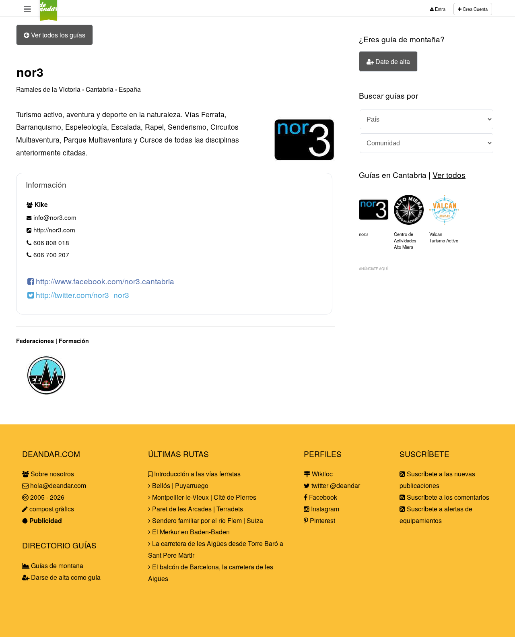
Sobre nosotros (51, 473)
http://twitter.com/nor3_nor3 (81, 294)
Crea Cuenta (474, 9)
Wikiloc (321, 473)
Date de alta (392, 61)
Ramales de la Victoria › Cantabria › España (78, 89)
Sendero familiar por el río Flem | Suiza (206, 520)
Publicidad (45, 520)
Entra (439, 9)
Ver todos (449, 174)
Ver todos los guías (57, 34)
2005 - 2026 (46, 497)
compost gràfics (51, 508)
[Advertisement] (426, 332)
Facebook (322, 497)
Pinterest (321, 520)
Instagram (324, 508)
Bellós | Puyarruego (179, 485)
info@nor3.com (54, 217)
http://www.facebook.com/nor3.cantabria (104, 280)
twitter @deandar (335, 485)
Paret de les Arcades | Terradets (196, 508)
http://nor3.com (54, 229)
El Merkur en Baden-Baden (190, 531)
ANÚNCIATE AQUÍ (373, 268)
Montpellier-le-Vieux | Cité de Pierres (203, 497)
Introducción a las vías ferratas (196, 473)
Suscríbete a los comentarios (447, 497)
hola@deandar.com (58, 485)
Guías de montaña (56, 565)
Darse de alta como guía (65, 577)
